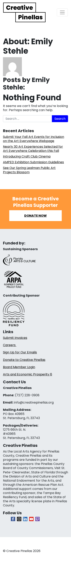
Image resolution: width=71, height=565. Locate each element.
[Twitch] (37, 519)
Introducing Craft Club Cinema (26, 156)
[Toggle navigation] (62, 12)
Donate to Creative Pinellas (24, 360)
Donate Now (35, 215)
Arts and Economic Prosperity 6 (27, 374)
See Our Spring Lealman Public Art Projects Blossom (29, 170)
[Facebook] (13, 519)
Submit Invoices (15, 337)
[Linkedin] (25, 519)
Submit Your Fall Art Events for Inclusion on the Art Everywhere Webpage (33, 139)
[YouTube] (31, 519)
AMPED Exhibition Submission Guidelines (33, 162)
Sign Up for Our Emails (20, 352)
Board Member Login (19, 367)
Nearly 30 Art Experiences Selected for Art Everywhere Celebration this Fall (33, 148)
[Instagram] (19, 519)
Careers (9, 345)
